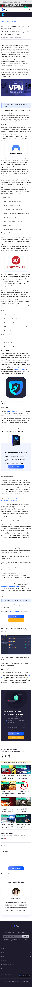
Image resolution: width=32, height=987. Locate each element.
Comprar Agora (16, 620)
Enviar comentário (16, 868)
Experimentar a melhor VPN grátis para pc (20, 596)
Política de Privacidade (6, 974)
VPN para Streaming (21, 766)
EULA (2, 976)
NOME (3, 839)
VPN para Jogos (13, 21)
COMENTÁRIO (5, 851)
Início (3, 21)
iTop (16, 926)
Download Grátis (16, 466)
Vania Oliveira (4, 37)
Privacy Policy (17, 2)
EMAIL (3, 845)
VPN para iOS (5, 815)
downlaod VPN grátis (13, 611)
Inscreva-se (25, 936)
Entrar (4, 4)
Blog (7, 21)
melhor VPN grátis (20, 369)
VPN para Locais (20, 815)
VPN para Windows (21, 799)
